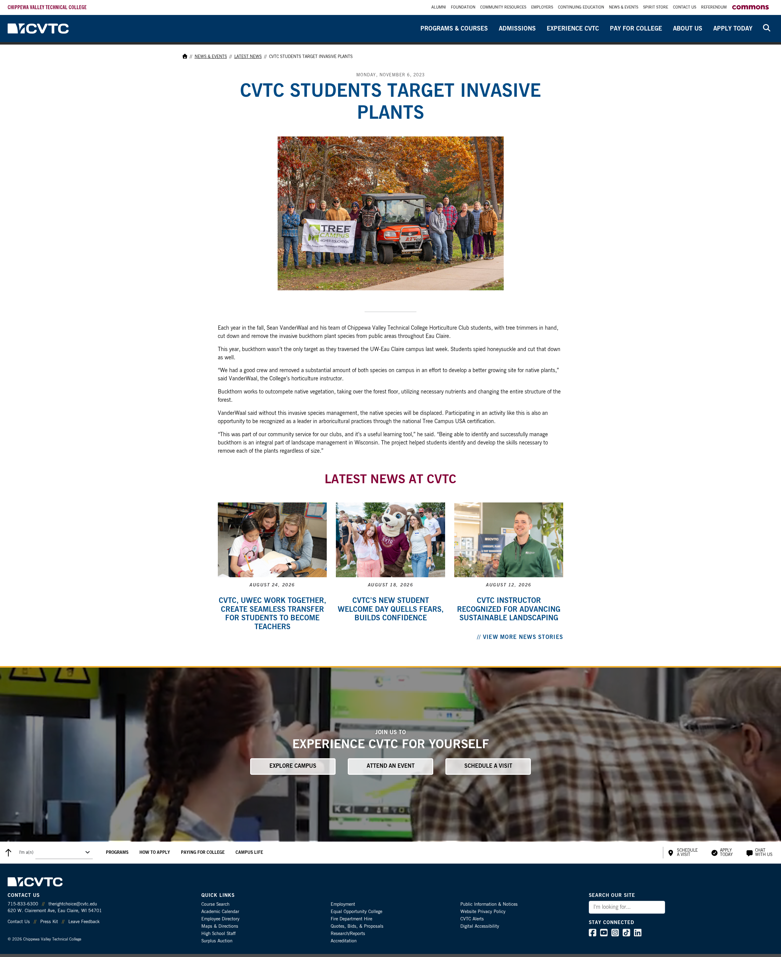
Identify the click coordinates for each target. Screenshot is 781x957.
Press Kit (49, 921)
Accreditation (344, 941)
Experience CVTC (573, 29)
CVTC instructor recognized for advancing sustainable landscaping (508, 609)
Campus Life (249, 852)
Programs (117, 852)
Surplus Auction (216, 941)
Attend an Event (391, 766)
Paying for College (203, 852)
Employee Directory (220, 919)
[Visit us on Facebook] (592, 934)
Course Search (215, 904)
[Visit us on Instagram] (615, 934)
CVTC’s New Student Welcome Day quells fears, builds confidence (391, 609)
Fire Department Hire (351, 919)
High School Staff (218, 933)
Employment (343, 904)
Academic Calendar (220, 911)
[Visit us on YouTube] (604, 934)
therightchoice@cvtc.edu (73, 904)
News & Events (623, 7)
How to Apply (154, 852)
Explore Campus (292, 766)
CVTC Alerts (472, 919)
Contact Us (684, 7)
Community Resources (503, 7)
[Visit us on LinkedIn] (638, 934)
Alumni (438, 7)
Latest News (248, 57)
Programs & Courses (454, 29)
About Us (687, 29)
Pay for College (636, 29)
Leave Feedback (83, 921)
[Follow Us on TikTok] (626, 934)
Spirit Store (655, 7)
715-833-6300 (23, 904)
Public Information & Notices (489, 904)
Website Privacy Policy (483, 911)
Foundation (463, 7)
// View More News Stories (520, 637)
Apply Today (732, 29)
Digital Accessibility (479, 926)
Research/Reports (348, 933)
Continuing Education (581, 7)
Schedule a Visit (488, 766)
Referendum (714, 7)
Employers (542, 7)
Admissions (517, 29)
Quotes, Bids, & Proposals (357, 926)
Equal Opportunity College (356, 911)
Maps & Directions (219, 926)
